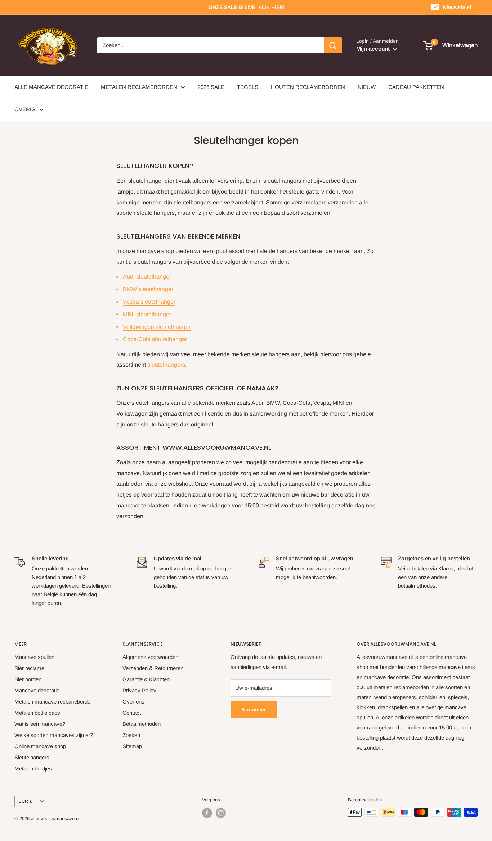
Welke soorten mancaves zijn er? (53, 735)
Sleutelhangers (31, 757)
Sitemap (132, 746)
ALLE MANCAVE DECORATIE (51, 87)
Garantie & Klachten (146, 679)
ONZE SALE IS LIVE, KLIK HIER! (247, 7)
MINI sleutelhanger (147, 314)
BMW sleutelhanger (148, 289)
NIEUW (367, 87)
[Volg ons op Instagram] (221, 813)
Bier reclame (29, 668)
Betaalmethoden (141, 724)
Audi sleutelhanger (147, 276)
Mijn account (373, 49)
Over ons (133, 701)
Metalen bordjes (33, 768)
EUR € (25, 801)
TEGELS (247, 87)
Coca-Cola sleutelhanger (155, 339)
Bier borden (27, 679)
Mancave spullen (34, 657)
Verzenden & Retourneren (152, 668)
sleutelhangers (166, 365)
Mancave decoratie (36, 690)
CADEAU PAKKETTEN (416, 87)
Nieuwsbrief (457, 7)
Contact (131, 713)
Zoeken (131, 735)
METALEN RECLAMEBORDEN (139, 87)
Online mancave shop (40, 746)
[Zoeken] (333, 45)
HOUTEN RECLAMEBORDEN (308, 87)
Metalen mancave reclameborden (53, 701)
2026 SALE (211, 87)
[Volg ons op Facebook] (207, 813)
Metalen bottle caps (37, 713)
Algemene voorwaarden (150, 657)
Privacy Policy (139, 690)
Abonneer (253, 709)
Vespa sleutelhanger (149, 302)
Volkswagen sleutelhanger (157, 327)
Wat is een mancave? (39, 724)
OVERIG (25, 109)
